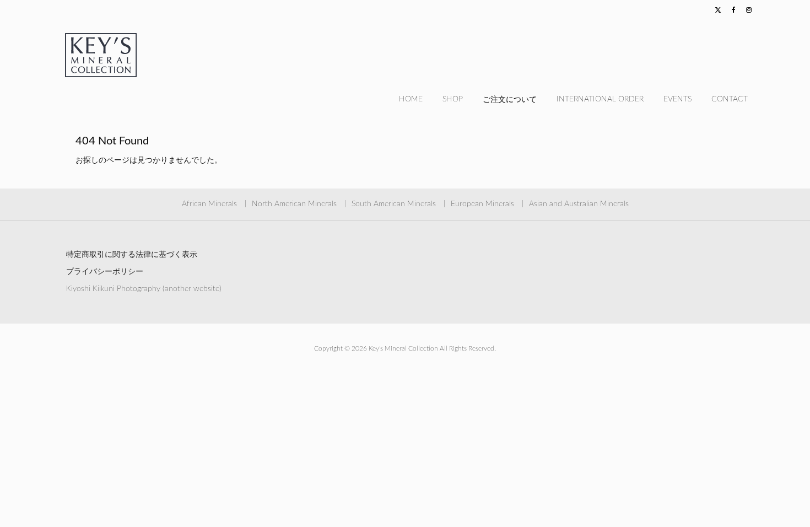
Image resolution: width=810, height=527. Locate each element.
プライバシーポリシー (104, 272)
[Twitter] (718, 10)
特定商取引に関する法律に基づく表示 (131, 255)
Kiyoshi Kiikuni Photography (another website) (144, 289)
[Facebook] (733, 10)
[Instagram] (749, 10)
